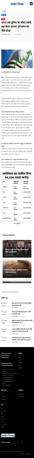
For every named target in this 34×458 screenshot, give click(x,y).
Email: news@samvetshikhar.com (10, 372)
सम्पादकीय (3, 399)
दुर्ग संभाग (20, 360)
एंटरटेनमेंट (3, 424)
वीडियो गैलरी (21, 397)
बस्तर (19, 365)
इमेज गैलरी (20, 394)
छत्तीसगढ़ (3, 411)
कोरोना (2, 427)
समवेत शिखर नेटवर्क (5, 34)
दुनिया (2, 416)
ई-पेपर (4, 11)
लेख (2, 394)
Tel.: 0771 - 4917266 (7, 369)
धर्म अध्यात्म (4, 397)
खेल (2, 422)
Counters (4, 438)
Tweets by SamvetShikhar (10, 292)
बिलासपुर (20, 362)
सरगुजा (20, 368)
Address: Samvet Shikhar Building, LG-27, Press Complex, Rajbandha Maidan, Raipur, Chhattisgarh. (8, 380)
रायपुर (19, 357)
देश (2, 414)
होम (2, 408)
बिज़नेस (3, 15)
